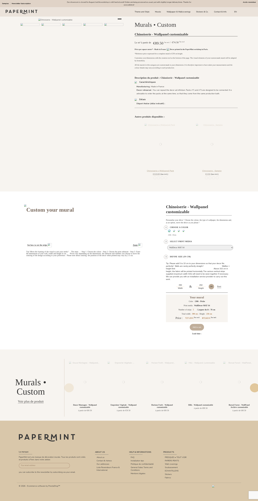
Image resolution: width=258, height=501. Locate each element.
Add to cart (197, 327)
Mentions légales (138, 473)
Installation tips (137, 460)
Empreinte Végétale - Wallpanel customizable (124, 406)
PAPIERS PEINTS (172, 460)
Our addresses (103, 464)
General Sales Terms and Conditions (142, 468)
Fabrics (168, 477)
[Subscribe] (65, 465)
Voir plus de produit (31, 401)
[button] (63, 49)
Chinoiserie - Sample (211, 171)
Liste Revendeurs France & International (108, 468)
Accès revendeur (249, 2)
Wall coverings (171, 464)
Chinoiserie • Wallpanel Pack (160, 171)
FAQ (132, 457)
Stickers (168, 474)
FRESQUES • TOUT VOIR (176, 457)
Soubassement (171, 467)
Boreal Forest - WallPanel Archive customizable (239, 406)
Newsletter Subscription (21, 3)
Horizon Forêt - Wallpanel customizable (162, 406)
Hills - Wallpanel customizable (200, 405)
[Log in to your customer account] (247, 11)
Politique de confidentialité (142, 464)
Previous (69, 387)
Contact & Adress (104, 460)
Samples (5, 3)
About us (100, 457)
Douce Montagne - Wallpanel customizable (85, 406)
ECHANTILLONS (172, 471)
